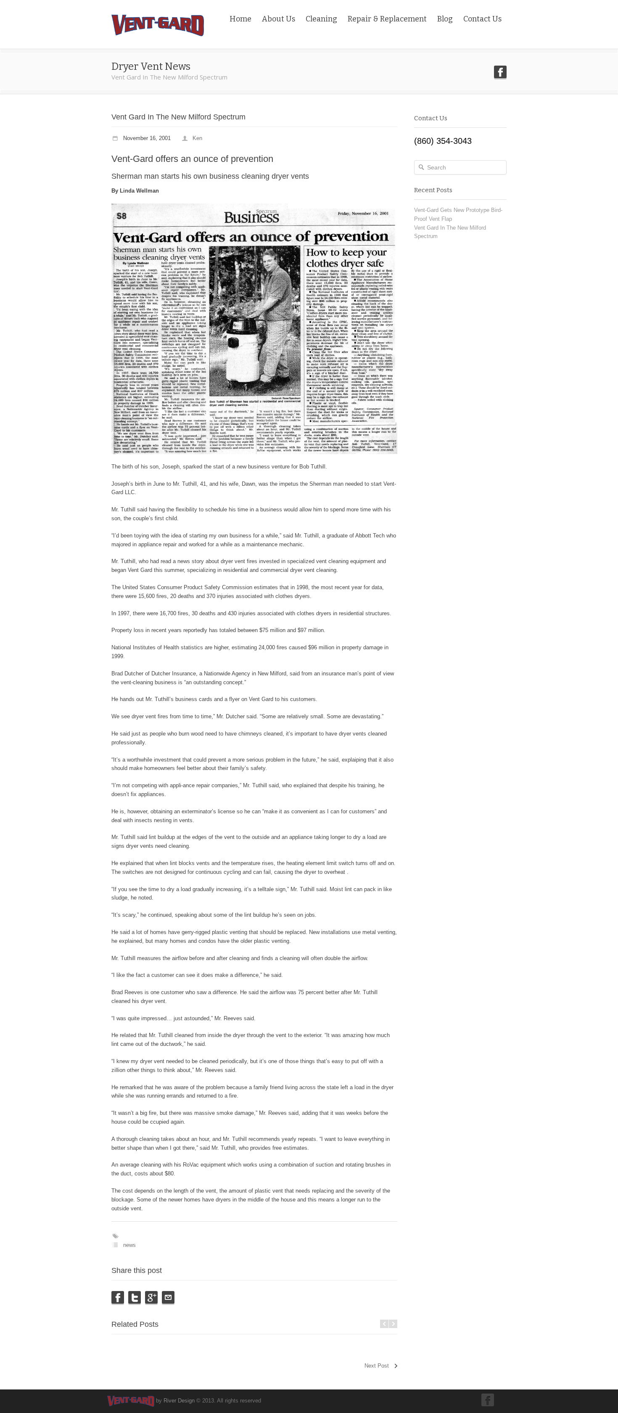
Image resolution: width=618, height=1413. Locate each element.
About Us (278, 19)
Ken (197, 138)
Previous (384, 1324)
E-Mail (168, 1297)
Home (240, 19)
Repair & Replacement (387, 19)
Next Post (376, 1366)
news (129, 1245)
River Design (179, 1400)
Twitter (134, 1297)
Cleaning (321, 19)
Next (393, 1324)
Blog (445, 19)
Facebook (500, 72)
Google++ (151, 1297)
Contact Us (482, 19)
